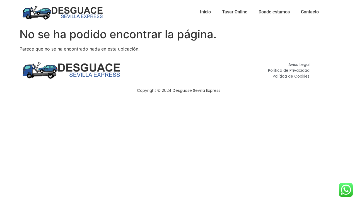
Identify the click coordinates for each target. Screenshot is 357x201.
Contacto (310, 12)
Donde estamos (274, 12)
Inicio (205, 12)
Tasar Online (234, 12)
